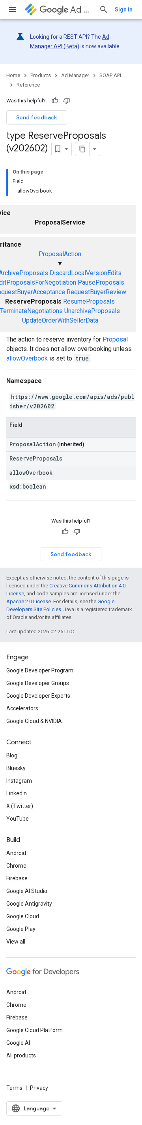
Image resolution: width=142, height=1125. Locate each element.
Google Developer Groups (37, 683)
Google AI (18, 1043)
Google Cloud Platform (34, 1030)
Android (16, 853)
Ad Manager (81, 9)
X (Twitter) (19, 806)
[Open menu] (13, 9)
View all (15, 941)
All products (21, 1055)
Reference (28, 85)
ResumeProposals (89, 301)
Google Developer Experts (38, 696)
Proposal (115, 339)
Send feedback (36, 117)
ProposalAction (60, 254)
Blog (11, 755)
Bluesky (16, 768)
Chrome (16, 866)
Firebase (17, 878)
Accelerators (22, 708)
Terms (14, 1088)
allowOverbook (27, 358)
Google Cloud (22, 916)
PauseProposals (101, 282)
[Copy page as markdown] (82, 149)
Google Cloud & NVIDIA (34, 721)
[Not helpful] (67, 101)
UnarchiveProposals (92, 311)
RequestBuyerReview (96, 292)
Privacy (39, 1088)
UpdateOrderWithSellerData (60, 320)
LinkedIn (16, 793)
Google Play (21, 929)
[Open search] (103, 9)
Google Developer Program (39, 670)
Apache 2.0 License (28, 601)
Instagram (19, 781)
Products (40, 75)
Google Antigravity (29, 903)
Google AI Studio (26, 891)
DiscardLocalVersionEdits (85, 273)
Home (13, 75)
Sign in (124, 9)
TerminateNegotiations (31, 311)
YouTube (17, 818)
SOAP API (110, 75)
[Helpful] (55, 101)
